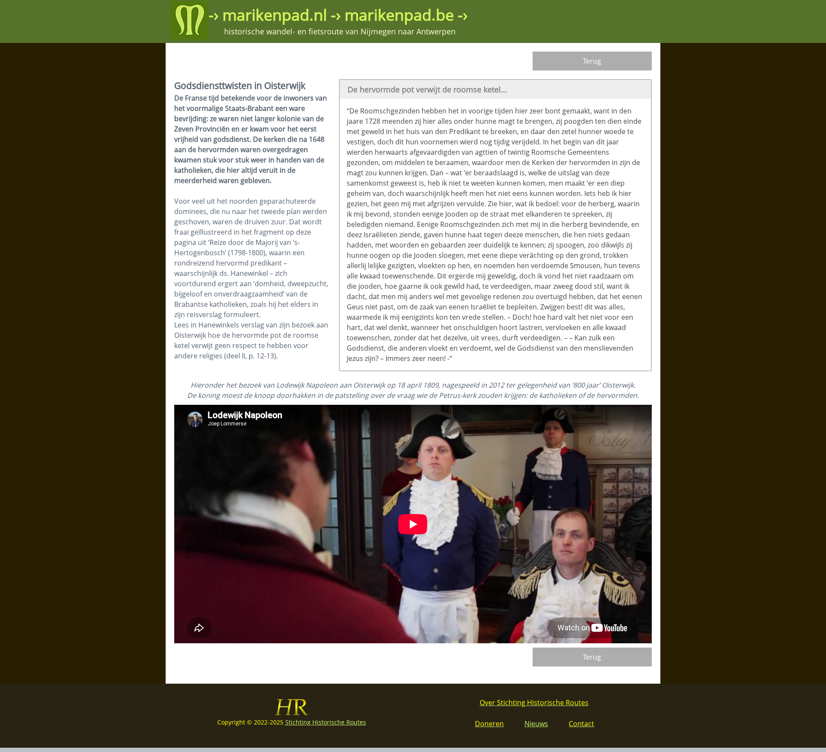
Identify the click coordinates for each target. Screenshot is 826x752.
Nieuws (536, 723)
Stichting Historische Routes (325, 722)
